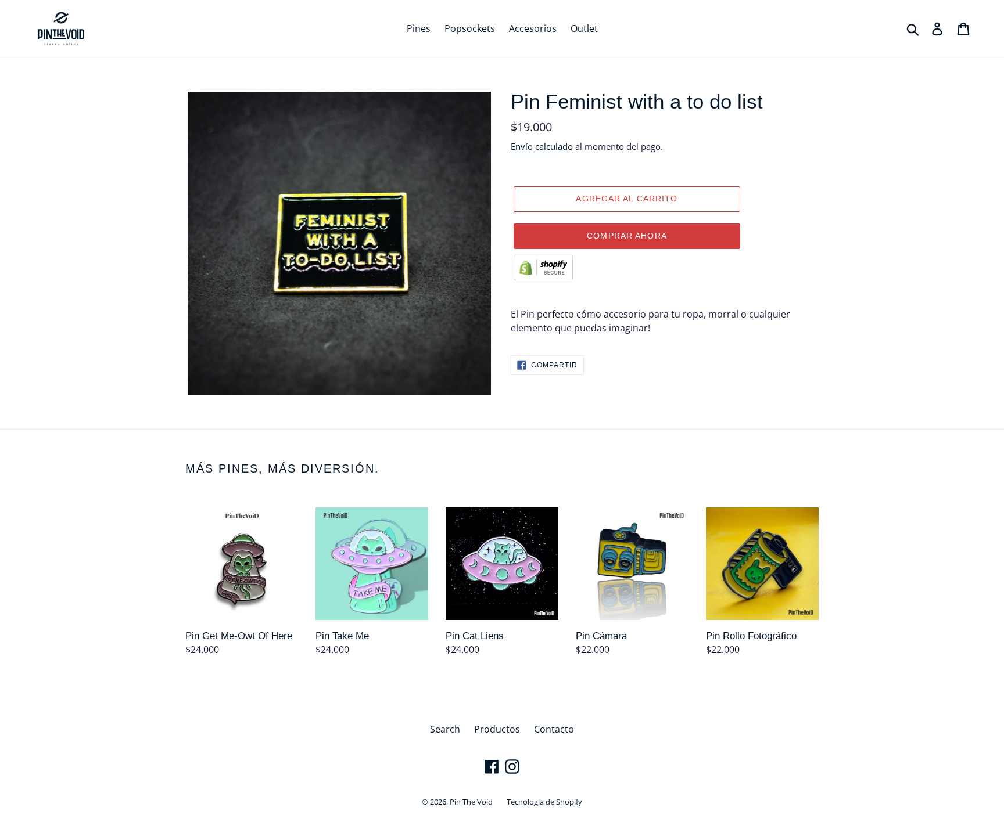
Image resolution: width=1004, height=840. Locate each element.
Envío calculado (542, 146)
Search (445, 729)
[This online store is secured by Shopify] (543, 277)
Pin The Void (471, 801)
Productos (497, 729)
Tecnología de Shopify (544, 801)
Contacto (554, 729)
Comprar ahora (627, 235)
